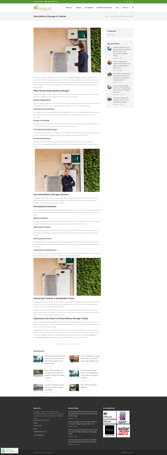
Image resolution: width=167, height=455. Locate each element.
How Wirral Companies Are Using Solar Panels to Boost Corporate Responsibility (54, 387)
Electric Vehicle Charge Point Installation (89, 386)
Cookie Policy (37, 420)
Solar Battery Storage (74, 77)
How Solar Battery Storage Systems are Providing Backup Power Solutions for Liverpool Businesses (89, 374)
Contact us (36, 330)
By (69, 344)
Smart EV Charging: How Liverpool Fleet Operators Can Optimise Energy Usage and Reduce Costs (90, 358)
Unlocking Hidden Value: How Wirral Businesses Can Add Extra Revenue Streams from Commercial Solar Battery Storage (55, 359)
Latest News (63, 344)
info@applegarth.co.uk (43, 337)
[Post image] (38, 358)
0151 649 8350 (91, 335)
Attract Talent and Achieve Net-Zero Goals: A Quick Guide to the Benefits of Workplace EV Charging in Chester (54, 374)
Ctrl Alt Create (129, 452)
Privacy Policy (45, 420)
